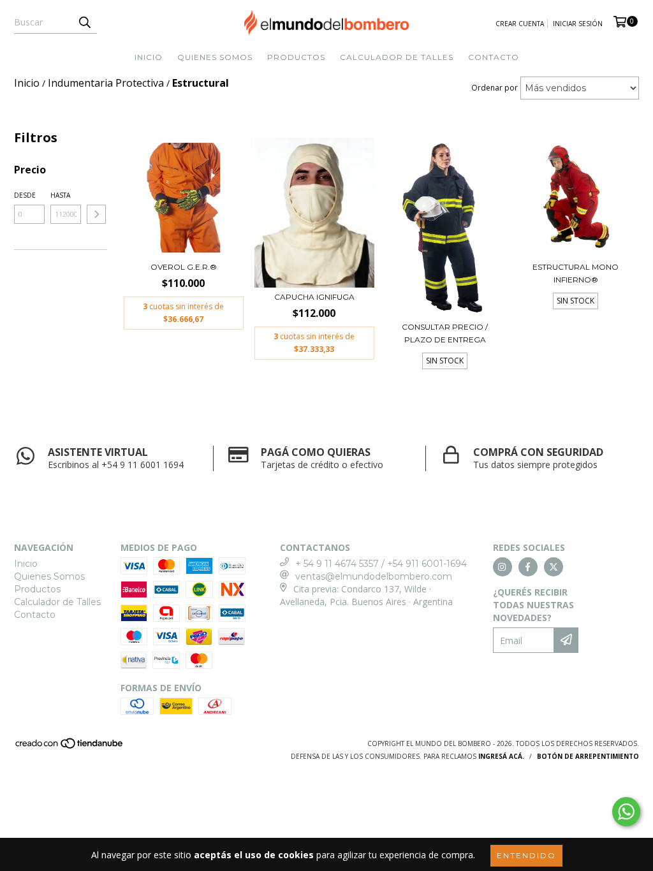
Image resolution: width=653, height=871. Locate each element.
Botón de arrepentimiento (588, 756)
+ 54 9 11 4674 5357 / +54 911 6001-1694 (381, 563)
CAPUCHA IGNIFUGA (314, 297)
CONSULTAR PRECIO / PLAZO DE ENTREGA (445, 333)
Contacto (493, 57)
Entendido (526, 855)
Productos (296, 57)
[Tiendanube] (70, 747)
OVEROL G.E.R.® (183, 267)
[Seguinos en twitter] (553, 566)
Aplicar (96, 214)
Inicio (149, 57)
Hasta (60, 195)
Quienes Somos (215, 57)
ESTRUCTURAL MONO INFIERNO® (575, 273)
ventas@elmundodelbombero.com (373, 576)
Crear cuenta (519, 23)
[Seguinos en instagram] (502, 566)
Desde (25, 195)
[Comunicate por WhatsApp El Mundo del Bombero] (626, 811)
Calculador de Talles (396, 57)
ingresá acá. (501, 756)
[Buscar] (84, 22)
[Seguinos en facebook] (528, 566)
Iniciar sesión (578, 23)
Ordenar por (494, 87)
